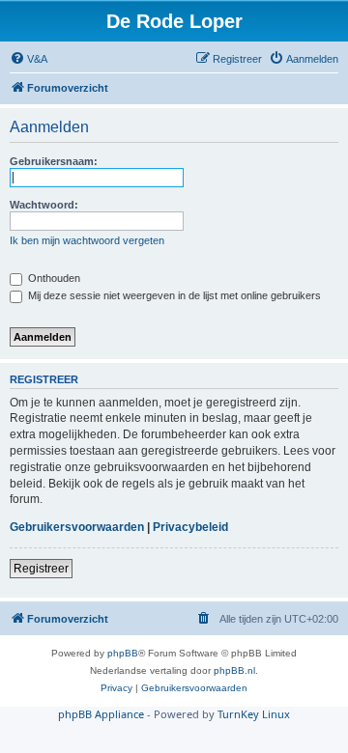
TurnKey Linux (254, 714)
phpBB (122, 653)
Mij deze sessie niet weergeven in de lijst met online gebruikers (173, 295)
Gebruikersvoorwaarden (77, 527)
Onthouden (52, 278)
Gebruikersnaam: (54, 161)
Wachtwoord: (44, 204)
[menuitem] (28, 58)
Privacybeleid (190, 527)
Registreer (41, 568)
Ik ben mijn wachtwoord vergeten (87, 240)
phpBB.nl (234, 670)
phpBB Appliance (101, 714)
